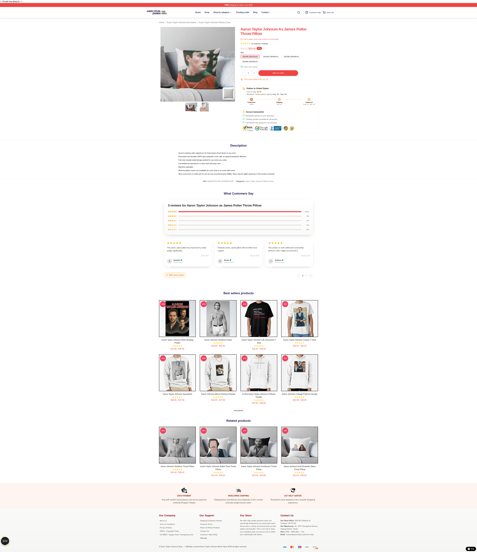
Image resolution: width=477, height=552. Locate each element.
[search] (298, 12)
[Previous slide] (162, 64)
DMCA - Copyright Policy (169, 531)
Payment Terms (206, 524)
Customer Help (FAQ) (208, 535)
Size (242, 53)
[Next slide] (232, 64)
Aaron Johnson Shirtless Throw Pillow (177, 466)
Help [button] (472, 549)
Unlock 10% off (5, 541)
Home (161, 22)
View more (238, 411)
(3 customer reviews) (259, 44)
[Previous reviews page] (298, 275)
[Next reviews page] (311, 275)
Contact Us (204, 531)
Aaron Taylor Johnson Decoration (181, 22)
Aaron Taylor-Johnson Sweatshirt (177, 394)
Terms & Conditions (167, 524)
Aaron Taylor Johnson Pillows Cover (215, 22)
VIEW (177, 334)
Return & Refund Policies (210, 528)
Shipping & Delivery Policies (211, 521)
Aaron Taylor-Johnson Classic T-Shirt (299, 340)
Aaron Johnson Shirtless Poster (218, 340)
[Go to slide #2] (204, 107)
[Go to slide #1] (191, 107)
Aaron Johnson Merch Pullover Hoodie (218, 394)
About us (163, 521)
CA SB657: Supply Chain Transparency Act (176, 535)
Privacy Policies (166, 528)
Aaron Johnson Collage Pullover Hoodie (300, 394)
